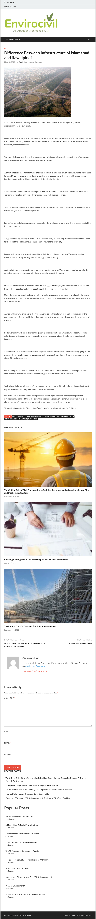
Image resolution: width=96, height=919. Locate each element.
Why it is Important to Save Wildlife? (21, 842)
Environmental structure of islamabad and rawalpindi (35, 416)
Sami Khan (23, 62)
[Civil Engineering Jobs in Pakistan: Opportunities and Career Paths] (48, 530)
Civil (6, 48)
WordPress (77, 915)
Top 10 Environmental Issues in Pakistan (23, 851)
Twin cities (32, 419)
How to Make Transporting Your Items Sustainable (27, 794)
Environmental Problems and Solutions (22, 833)
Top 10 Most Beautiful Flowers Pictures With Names (28, 860)
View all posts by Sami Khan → (34, 671)
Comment (9, 698)
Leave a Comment (35, 62)
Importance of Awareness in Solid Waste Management (29, 877)
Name (7, 731)
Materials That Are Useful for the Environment (25, 894)
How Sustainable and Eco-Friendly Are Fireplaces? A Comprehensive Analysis (39, 789)
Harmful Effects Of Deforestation (20, 816)
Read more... (41, 666)
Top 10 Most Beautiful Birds (17, 868)
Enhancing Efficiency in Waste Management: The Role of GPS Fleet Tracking (38, 798)
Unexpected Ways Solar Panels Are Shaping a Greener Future (32, 785)
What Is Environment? (15, 885)
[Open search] (89, 40)
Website (8, 755)
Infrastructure (67, 416)
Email (7, 743)
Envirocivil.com (25, 915)
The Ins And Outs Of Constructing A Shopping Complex (30, 626)
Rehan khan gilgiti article (16, 419)
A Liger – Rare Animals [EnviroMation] (22, 825)
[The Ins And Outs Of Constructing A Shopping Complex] (48, 596)
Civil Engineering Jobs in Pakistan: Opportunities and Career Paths (36, 559)
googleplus (29, 666)
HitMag (88, 915)
